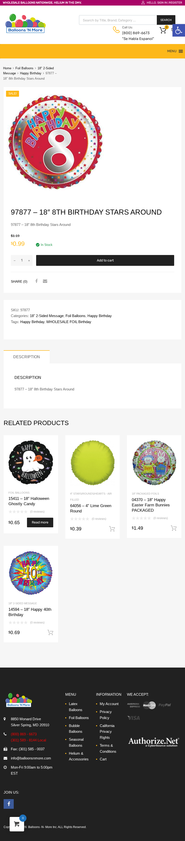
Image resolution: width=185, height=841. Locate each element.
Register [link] (175, 2)
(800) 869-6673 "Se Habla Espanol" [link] (134, 36)
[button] (172, 51)
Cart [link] (103, 759)
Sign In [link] (162, 2)
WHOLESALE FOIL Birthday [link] (68, 322)
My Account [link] (109, 704)
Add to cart (105, 260)
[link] (178, 30)
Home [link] (7, 68)
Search (166, 20)
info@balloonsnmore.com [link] (31, 758)
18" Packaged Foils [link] (145, 493)
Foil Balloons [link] (24, 68)
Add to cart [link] (112, 529)
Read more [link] (40, 522)
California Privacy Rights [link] (107, 732)
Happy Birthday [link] (30, 73)
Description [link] (26, 357)
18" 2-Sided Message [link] (47, 316)
